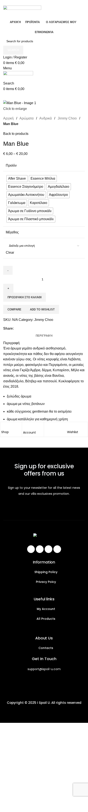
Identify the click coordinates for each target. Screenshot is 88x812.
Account (29, 432)
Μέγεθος (12, 232)
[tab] (44, 335)
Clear (10, 252)
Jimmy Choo (68, 118)
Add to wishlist (42, 309)
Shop (5, 432)
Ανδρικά (46, 118)
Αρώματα (26, 118)
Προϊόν (11, 165)
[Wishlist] (69, 426)
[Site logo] (22, 11)
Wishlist (72, 432)
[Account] (25, 426)
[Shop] (3, 426)
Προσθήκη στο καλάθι (24, 297)
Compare (14, 309)
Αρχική (9, 118)
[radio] (17, 178)
